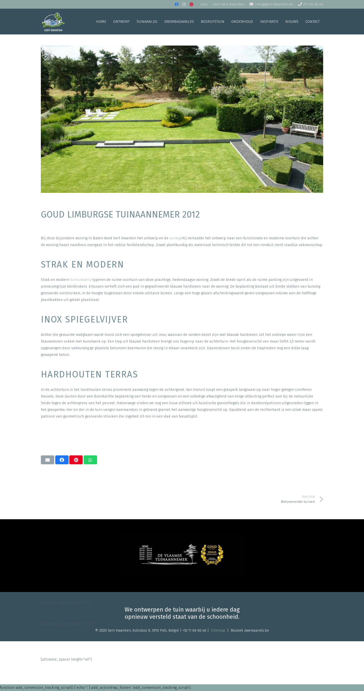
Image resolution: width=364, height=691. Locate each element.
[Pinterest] (191, 4)
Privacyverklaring (158, 666)
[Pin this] (76, 459)
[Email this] (47, 459)
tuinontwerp (80, 279)
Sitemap (218, 630)
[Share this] (62, 459)
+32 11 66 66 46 (194, 630)
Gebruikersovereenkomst (199, 666)
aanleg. (175, 238)
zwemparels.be (256, 630)
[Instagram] (184, 4)
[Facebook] (176, 4)
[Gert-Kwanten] (53, 21)
